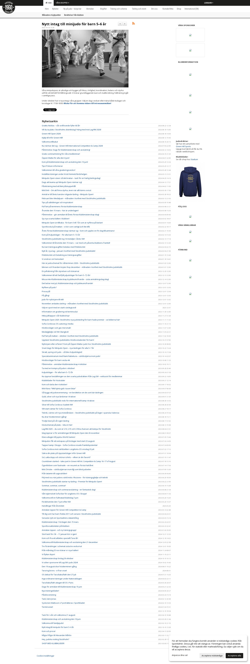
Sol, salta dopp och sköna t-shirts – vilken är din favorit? (66, 457)
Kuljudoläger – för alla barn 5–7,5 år (57, 372)
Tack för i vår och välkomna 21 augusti (58, 615)
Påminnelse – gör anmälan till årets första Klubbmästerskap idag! (70, 214)
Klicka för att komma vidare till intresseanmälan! (87, 103)
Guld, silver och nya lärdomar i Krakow (59, 396)
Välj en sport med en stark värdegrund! (59, 307)
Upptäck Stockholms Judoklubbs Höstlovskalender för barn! (68, 340)
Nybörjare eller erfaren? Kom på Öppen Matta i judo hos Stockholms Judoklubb (76, 344)
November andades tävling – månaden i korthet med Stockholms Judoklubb (75, 303)
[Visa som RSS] (133, 24)
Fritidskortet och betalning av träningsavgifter (62, 255)
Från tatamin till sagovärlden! (54, 473)
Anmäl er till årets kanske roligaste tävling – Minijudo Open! (67, 194)
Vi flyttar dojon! (48, 554)
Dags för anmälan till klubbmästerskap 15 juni (62, 586)
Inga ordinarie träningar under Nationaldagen (62, 578)
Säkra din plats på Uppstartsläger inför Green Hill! (64, 453)
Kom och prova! (48, 631)
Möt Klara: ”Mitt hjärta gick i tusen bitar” (59, 388)
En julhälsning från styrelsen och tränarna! (60, 271)
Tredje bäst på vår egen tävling (55, 421)
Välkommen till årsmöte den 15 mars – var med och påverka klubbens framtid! (76, 243)
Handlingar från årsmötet (53, 506)
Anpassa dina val (180, 655)
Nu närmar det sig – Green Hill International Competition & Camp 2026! (72, 145)
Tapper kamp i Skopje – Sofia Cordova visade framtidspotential (69, 445)
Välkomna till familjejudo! (53, 623)
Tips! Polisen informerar (52, 166)
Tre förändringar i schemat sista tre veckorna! (62, 546)
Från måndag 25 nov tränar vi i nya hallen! (60, 550)
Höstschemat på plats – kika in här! (57, 425)
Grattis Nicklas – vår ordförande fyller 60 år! (61, 125)
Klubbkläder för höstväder (53, 380)
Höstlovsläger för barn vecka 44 (56, 360)
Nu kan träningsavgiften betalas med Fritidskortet (63, 247)
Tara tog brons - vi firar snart (54, 570)
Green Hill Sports (183, 146)
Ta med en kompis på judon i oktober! (58, 368)
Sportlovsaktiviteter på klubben (55, 526)
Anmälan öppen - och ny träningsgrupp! (59, 530)
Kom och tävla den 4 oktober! (54, 384)
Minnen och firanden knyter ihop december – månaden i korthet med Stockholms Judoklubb (82, 267)
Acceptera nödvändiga (212, 655)
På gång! (45, 295)
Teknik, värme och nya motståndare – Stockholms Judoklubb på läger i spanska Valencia (80, 412)
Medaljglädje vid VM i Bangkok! (55, 332)
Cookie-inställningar (45, 655)
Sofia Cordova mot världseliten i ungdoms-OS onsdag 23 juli (68, 449)
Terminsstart (47, 607)
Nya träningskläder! (50, 590)
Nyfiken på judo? (49, 287)
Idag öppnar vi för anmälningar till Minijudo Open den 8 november (71, 433)
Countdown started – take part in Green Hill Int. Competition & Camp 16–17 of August (78, 461)
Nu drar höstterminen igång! (54, 417)
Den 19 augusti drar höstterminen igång (59, 566)
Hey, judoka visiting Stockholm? (55, 639)
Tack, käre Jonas (49, 599)
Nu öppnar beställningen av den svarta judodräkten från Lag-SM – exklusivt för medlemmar (82, 376)
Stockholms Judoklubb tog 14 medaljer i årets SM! (63, 239)
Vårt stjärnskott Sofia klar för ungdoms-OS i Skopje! (64, 493)
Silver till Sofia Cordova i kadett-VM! (57, 404)
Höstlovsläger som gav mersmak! (56, 328)
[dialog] (208, 648)
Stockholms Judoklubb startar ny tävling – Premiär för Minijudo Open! (72, 481)
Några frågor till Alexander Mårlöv (56, 635)
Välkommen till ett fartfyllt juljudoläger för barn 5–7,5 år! (66, 275)
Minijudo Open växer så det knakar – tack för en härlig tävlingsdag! (71, 178)
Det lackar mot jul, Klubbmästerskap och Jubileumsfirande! (67, 283)
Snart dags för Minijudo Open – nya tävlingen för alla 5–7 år (68, 348)
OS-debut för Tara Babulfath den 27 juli (59, 574)
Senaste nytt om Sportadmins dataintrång (60, 518)
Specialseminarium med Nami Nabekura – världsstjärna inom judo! (71, 356)
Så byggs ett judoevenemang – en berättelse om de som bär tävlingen (72, 392)
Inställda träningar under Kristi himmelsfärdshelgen (64, 174)
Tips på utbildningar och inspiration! (57, 202)
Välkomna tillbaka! (50, 141)
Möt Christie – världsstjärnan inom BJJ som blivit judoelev (66, 469)
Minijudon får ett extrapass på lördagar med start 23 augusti (68, 441)
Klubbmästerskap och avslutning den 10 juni (61, 619)
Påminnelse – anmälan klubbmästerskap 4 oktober (64, 364)
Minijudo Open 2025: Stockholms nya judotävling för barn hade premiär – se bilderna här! (81, 319)
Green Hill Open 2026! (51, 133)
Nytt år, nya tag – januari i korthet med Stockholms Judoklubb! (68, 251)
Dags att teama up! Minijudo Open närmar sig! (62, 182)
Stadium (194, 159)
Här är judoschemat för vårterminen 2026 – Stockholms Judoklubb (70, 263)
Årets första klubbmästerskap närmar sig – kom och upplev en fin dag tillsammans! (78, 230)
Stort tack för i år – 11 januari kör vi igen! (59, 534)
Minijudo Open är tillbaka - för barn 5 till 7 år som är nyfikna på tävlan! (72, 222)
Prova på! (46, 291)
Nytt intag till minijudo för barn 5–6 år (74, 24)
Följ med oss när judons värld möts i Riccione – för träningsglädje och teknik (75, 477)
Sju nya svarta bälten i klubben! (55, 218)
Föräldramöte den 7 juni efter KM (56, 501)
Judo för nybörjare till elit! (53, 299)
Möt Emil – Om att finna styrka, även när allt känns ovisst (66, 190)
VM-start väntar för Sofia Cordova (56, 408)
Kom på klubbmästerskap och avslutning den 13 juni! (65, 162)
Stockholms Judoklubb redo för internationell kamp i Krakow (68, 400)
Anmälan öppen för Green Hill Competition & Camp (64, 510)
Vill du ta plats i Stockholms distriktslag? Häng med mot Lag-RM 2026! (71, 129)
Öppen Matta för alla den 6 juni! (55, 158)
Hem (49, 3)
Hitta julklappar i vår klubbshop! (56, 315)
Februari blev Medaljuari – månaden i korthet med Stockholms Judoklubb (73, 198)
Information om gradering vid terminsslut (60, 311)
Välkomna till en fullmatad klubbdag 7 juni (60, 497)
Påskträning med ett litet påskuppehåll (59, 186)
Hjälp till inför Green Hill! (52, 137)
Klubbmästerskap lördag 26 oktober (57, 558)
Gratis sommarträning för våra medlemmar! (61, 154)
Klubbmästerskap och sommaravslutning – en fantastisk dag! (68, 489)
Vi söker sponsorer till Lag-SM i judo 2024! (60, 562)
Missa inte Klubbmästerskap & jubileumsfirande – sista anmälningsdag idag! (75, 279)
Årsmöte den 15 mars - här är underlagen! (60, 210)
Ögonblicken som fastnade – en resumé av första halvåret (67, 465)
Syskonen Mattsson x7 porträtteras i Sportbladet (63, 603)
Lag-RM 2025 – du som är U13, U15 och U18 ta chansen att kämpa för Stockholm (76, 429)
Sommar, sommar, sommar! (54, 485)
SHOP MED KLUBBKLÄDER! (53, 643)
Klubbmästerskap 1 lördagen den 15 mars (60, 522)
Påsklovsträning (49, 594)
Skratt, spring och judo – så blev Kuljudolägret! (62, 352)
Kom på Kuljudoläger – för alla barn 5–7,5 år (61, 234)
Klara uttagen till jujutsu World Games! (58, 437)
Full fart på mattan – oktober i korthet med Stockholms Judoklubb (70, 336)
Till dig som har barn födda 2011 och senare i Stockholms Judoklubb (71, 514)
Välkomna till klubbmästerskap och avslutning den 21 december (70, 542)
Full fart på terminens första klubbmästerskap (62, 206)
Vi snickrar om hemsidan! (53, 259)
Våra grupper (62, 3)
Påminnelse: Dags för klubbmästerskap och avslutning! (66, 150)
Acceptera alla (234, 655)
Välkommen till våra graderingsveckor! (58, 170)
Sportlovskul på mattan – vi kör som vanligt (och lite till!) (66, 226)
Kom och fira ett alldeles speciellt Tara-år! (60, 538)
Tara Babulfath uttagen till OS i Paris (57, 582)
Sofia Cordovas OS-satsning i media (57, 323)
